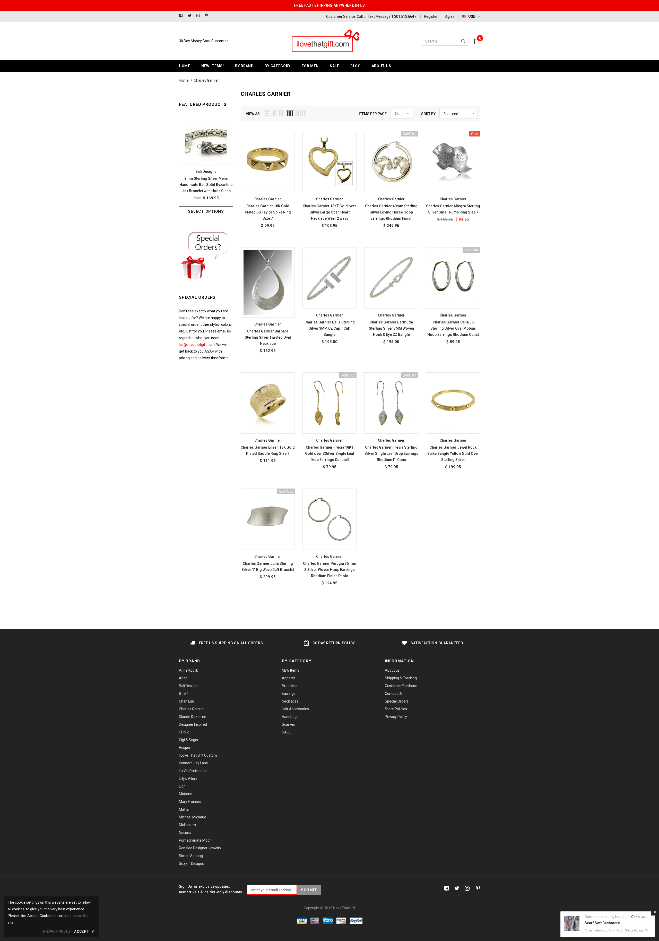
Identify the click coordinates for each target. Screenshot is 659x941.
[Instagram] (199, 16)
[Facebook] (182, 16)
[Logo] (325, 41)
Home (184, 80)
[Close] (654, 912)
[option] (206, 167)
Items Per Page (373, 114)
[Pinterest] (208, 16)
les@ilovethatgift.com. (197, 345)
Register (431, 16)
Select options (206, 211)
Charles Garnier (206, 80)
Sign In (450, 16)
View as (253, 114)
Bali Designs (205, 171)
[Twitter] (191, 16)
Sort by (428, 114)
